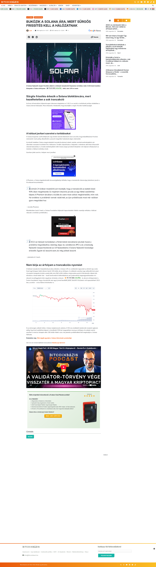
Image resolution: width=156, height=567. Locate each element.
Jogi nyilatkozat (35, 552)
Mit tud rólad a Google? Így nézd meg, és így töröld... (116, 37)
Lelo (118, 65)
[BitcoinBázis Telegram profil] (148, 2)
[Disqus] (78, 476)
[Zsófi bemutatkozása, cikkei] (27, 30)
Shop (68, 5)
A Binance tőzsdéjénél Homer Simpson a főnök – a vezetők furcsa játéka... (117, 72)
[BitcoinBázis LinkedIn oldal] (145, 2)
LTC (142, 9)
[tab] (110, 20)
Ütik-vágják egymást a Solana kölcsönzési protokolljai (54, 338)
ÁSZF (54, 552)
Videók (60, 5)
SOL (25, 9)
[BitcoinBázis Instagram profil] (138, 2)
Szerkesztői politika (46, 552)
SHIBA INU (125, 9)
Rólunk (69, 552)
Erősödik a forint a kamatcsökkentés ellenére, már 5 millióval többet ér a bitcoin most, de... (118, 60)
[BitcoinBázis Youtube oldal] (141, 2)
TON (73, 9)
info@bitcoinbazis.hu (31, 555)
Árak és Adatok (20, 5)
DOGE (107, 9)
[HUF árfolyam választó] (153, 9)
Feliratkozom (106, 555)
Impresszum (25, 552)
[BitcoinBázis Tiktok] (151, 2)
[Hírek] (94, 30)
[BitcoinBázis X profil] (135, 2)
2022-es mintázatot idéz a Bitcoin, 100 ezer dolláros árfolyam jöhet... (116, 27)
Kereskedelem (38, 17)
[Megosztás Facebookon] (29, 37)
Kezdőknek (33, 5)
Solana (30, 436)
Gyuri (119, 53)
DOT (90, 9)
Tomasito (120, 76)
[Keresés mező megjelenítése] (153, 5)
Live (3, 5)
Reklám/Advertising (77, 552)
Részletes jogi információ (58, 342)
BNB (8, 9)
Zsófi (30, 30)
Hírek (10, 5)
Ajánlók (52, 5)
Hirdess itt (105, 454)
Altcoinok (30, 17)
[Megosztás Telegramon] (33, 37)
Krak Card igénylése (53, 416)
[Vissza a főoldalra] (10, 1)
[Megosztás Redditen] (36, 37)
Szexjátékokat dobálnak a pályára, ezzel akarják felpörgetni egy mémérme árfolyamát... (116, 47)
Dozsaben (120, 31)
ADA (57, 9)
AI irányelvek (61, 552)
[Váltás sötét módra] (154, 2)
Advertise (76, 5)
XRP (41, 9)
